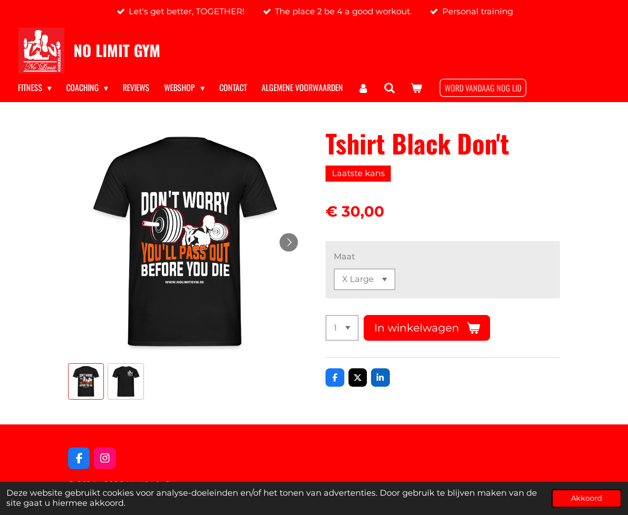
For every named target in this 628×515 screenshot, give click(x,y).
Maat (344, 257)
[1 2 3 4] (342, 328)
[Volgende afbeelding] (289, 242)
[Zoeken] (389, 87)
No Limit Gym (117, 50)
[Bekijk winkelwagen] (416, 87)
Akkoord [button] (586, 498)
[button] (86, 381)
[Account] (363, 87)
